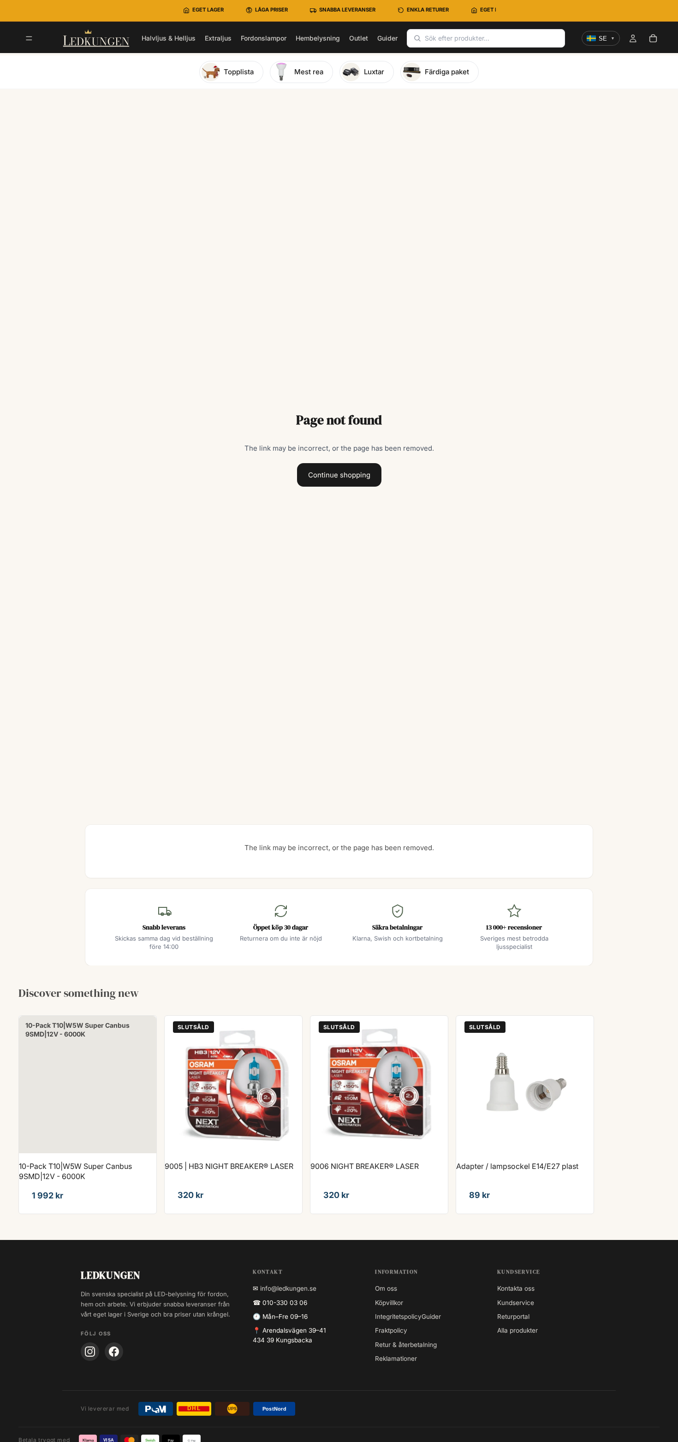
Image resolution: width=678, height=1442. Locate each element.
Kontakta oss (516, 1288)
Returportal (513, 1316)
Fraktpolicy (391, 1330)
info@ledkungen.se (288, 1288)
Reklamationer (396, 1358)
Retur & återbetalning (406, 1344)
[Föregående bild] (178, 1084)
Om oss (386, 1288)
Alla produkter (517, 1330)
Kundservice (515, 1302)
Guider (431, 1316)
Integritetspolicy (398, 1316)
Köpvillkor (389, 1302)
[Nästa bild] (288, 1084)
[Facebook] (114, 1351)
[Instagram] (90, 1351)
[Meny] (29, 38)
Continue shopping (339, 475)
